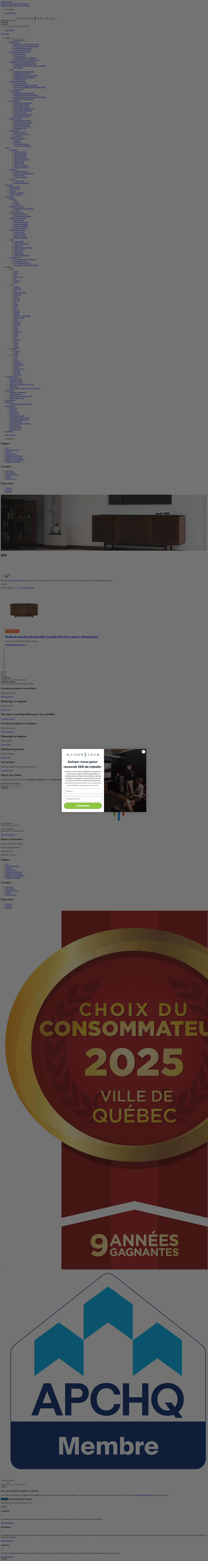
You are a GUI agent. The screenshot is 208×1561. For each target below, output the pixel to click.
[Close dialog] (143, 752)
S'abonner (83, 805)
